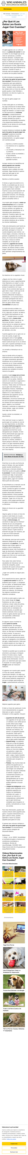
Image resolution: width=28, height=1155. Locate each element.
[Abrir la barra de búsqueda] (25, 9)
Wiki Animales (6, 13)
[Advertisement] (14, 1091)
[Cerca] (26, 1126)
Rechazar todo (14, 1152)
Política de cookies (11, 1139)
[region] (14, 1140)
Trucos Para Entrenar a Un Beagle (13, 990)
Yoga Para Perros (8, 945)
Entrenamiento (15, 13)
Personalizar (14, 1147)
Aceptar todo (14, 1143)
